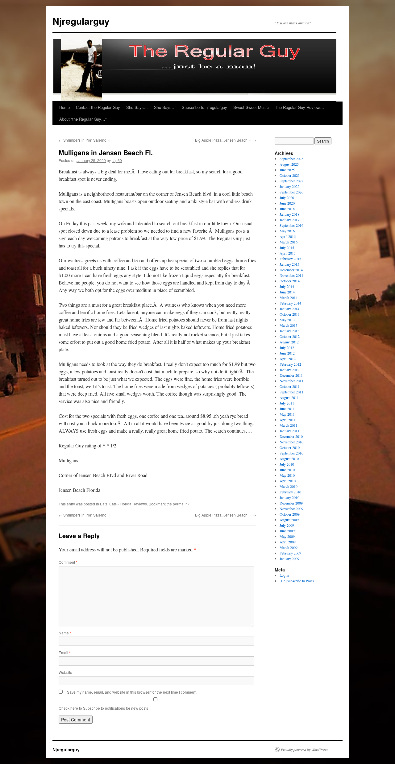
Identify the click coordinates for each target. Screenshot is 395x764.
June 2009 (287, 530)
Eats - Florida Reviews (128, 503)
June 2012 (287, 353)
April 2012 (288, 358)
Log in (284, 575)
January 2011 (289, 430)
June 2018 (287, 208)
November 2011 (291, 380)
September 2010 (291, 453)
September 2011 (291, 391)
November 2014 (291, 275)
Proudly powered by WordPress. (305, 749)
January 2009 (289, 558)
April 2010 (288, 480)
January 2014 (289, 308)
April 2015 (288, 253)
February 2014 (290, 303)
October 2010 (290, 447)
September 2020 (291, 191)
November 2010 (291, 441)
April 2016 (288, 236)
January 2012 (289, 369)
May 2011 (287, 414)
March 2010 (288, 486)
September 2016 (291, 225)
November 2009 (291, 508)
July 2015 (287, 247)
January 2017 (289, 219)
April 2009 (288, 541)
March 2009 (288, 547)
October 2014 (290, 280)
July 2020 (287, 197)
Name (65, 632)
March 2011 (288, 425)
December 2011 (291, 375)
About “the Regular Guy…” (82, 119)
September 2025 (291, 158)
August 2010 (289, 458)
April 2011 (288, 419)
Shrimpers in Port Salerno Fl (84, 140)
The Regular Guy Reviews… (300, 107)
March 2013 (288, 325)
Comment (68, 562)
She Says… (137, 107)
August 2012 (289, 341)
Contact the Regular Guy (98, 107)
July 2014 (287, 286)
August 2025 (289, 164)
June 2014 (287, 291)
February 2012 (290, 364)
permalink (181, 503)
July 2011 (287, 403)
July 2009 (287, 525)
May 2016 (287, 230)
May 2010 (287, 475)
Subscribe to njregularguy (204, 107)
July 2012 (287, 347)
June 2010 (287, 469)
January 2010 (289, 497)
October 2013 (290, 314)
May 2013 (287, 319)
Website (65, 672)
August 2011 (289, 397)
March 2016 (288, 241)
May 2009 (287, 536)
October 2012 (290, 336)
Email (65, 652)
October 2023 (290, 175)
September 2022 (291, 180)
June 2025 (287, 169)
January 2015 (289, 264)
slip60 (117, 160)
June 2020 (287, 203)
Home (64, 107)
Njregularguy (81, 20)
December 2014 (291, 269)
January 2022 (289, 186)
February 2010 (290, 491)
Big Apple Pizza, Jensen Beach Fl (225, 140)
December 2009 (291, 502)
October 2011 (290, 386)
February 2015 (290, 258)
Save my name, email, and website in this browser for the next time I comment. (132, 692)
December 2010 (291, 436)
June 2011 (287, 408)
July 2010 (287, 464)
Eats (103, 503)
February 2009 (290, 552)
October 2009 (290, 514)
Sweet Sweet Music (251, 107)
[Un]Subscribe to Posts (297, 580)
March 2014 (288, 297)
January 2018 (289, 214)
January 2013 (289, 330)
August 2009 (289, 519)
